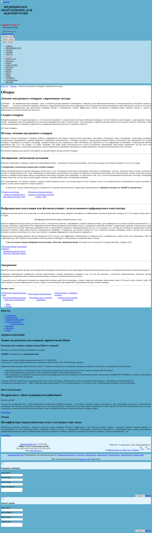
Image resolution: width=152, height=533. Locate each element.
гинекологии (91, 455)
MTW (8, 74)
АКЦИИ (9, 52)
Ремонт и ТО (11, 59)
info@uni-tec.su (36, 451)
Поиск (8, 330)
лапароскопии (114, 455)
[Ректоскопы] (39, 294)
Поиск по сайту (7, 34)
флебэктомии (138, 455)
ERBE (8, 76)
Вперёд (9, 306)
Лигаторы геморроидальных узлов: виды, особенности (14, 299)
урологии (81, 455)
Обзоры (9, 57)
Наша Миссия (11, 318)
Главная (9, 46)
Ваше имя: (6, 473)
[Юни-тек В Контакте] (147, 450)
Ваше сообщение (8, 487)
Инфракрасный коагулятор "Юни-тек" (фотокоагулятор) (14, 252)
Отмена (148, 496)
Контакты (10, 61)
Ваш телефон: (7, 512)
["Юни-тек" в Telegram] (122, 450)
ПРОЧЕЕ (9, 82)
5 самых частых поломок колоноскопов (67, 299)
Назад (8, 304)
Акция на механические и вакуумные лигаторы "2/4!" (14, 196)
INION (8, 63)
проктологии (102, 455)
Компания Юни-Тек (28, 444)
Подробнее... (6, 412)
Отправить (140, 496)
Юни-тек (4, 86)
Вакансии (10, 328)
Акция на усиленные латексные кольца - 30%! (41, 196)
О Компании (11, 315)
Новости (9, 55)
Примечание (6, 522)
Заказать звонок (8, 39)
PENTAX (9, 67)
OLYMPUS (10, 78)
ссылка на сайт (84, 459)
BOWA (8, 69)
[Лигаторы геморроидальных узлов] (14, 295)
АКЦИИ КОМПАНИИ (15, 320)
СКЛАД (9, 50)
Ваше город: (6, 482)
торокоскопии (126, 455)
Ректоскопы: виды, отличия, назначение (41, 299)
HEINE (9, 72)
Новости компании (13, 322)
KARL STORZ (12, 65)
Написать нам (7, 36)
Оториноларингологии (66, 455)
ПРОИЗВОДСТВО (13, 48)
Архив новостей (17, 324)
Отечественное (12, 80)
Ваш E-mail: (6, 477)
